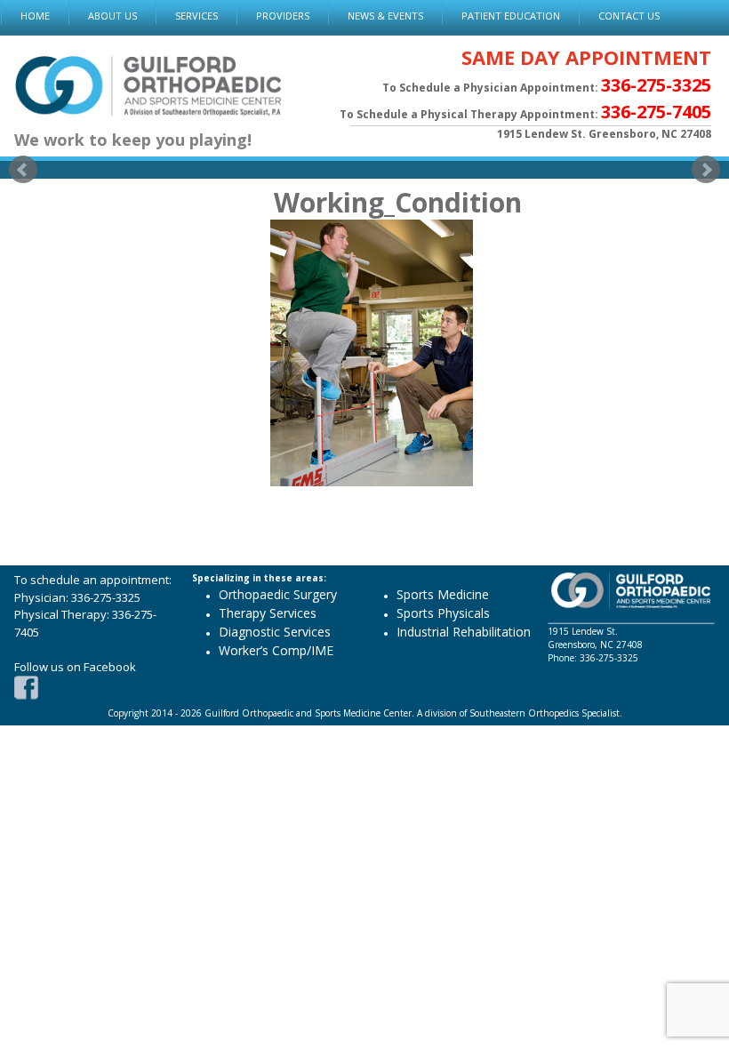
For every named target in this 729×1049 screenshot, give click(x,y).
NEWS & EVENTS (385, 15)
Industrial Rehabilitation (464, 631)
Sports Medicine (443, 594)
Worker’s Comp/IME (276, 650)
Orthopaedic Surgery (278, 594)
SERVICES (196, 15)
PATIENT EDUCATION (510, 15)
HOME (35, 15)
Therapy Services (267, 613)
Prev (23, 170)
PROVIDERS (282, 15)
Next (706, 170)
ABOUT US (112, 15)
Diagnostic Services (275, 631)
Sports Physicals (443, 613)
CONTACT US (629, 15)
